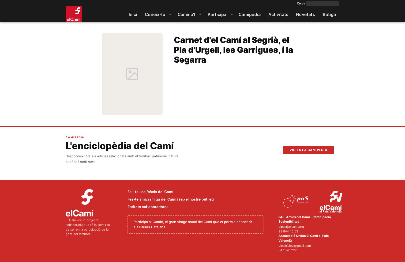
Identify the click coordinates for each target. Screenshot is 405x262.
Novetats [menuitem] (305, 14)
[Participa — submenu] (231, 14)
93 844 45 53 (288, 231)
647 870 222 (287, 250)
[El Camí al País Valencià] (331, 202)
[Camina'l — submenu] (200, 14)
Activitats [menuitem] (278, 14)
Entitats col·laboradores (148, 207)
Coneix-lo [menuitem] (155, 14)
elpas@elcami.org (291, 226)
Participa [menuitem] (217, 14)
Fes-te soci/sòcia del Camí (150, 192)
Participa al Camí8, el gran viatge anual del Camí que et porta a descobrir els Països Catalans (193, 224)
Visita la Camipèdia (308, 150)
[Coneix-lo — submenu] (170, 14)
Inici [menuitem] (133, 14)
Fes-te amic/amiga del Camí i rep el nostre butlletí (171, 199)
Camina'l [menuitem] (186, 14)
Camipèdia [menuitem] (250, 14)
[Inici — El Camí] (74, 14)
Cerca (301, 3)
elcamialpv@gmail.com (294, 245)
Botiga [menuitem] (329, 14)
